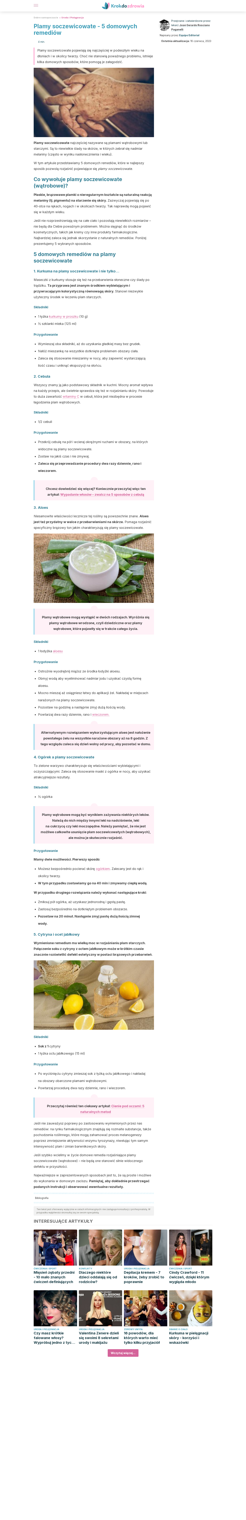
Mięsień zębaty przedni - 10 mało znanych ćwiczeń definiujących (54, 1277)
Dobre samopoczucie (46, 17)
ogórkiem (103, 869)
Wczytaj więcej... (123, 1353)
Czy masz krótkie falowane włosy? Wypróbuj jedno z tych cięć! (54, 1338)
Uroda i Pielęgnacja (72, 17)
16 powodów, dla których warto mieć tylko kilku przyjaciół (142, 1338)
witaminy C (71, 396)
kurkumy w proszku (63, 316)
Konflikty (85, 1268)
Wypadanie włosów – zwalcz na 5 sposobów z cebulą (102, 494)
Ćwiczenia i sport (45, 1268)
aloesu (58, 651)
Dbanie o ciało (178, 1329)
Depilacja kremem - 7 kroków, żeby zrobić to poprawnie (144, 1277)
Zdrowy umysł (133, 1329)
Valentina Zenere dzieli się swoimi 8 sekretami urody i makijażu (99, 1338)
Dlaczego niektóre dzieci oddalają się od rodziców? (98, 1277)
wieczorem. (100, 714)
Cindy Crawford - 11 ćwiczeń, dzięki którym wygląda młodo (189, 1277)
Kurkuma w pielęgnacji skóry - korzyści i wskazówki (188, 1338)
